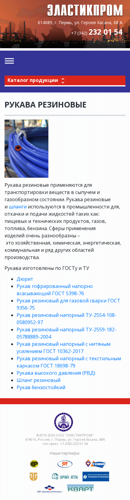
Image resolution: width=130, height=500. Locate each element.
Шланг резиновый (38, 380)
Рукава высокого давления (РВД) (56, 373)
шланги (18, 206)
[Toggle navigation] (9, 61)
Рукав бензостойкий (41, 387)
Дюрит (25, 279)
